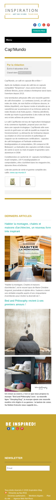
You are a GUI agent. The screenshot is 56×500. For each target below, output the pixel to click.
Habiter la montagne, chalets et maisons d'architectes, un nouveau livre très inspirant (28, 227)
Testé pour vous (24, 73)
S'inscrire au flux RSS (18, 493)
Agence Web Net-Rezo (23, 499)
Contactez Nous (39, 31)
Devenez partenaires (16, 496)
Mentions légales (36, 496)
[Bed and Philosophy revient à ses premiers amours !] (28, 332)
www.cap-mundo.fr (18, 172)
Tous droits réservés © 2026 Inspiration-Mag (23, 490)
